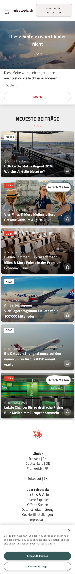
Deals (9, 185)
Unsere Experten (37, 499)
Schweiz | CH (37, 458)
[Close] (69, 530)
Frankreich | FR (37, 468)
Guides (10, 137)
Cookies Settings (37, 566)
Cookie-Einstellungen (37, 514)
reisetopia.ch (23, 10)
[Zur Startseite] (37, 437)
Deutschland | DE (37, 463)
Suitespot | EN (37, 478)
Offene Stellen (37, 504)
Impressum (37, 519)
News (9, 282)
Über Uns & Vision (37, 494)
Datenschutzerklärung (38, 509)
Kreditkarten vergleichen (54, 10)
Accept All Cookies (37, 556)
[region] (37, 549)
